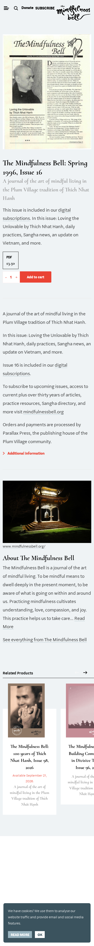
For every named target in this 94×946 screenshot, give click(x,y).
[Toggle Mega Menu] (6, 8)
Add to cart (35, 277)
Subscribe (45, 8)
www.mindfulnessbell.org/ (24, 546)
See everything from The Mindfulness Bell (45, 639)
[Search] (17, 9)
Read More (20, 934)
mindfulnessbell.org (43, 411)
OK (40, 934)
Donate (27, 7)
